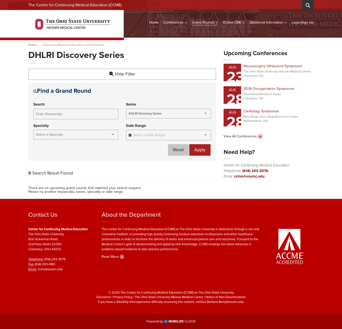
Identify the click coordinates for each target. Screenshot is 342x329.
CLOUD (182, 321)
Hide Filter (124, 74)
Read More (110, 256)
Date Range (136, 125)
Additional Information (266, 22)
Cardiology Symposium (261, 111)
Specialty (41, 125)
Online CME (232, 22)
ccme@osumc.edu (249, 176)
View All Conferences (240, 136)
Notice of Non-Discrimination (226, 297)
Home (153, 22)
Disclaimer (103, 297)
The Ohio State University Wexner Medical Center (169, 297)
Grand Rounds (203, 22)
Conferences (173, 22)
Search (39, 104)
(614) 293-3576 (255, 171)
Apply (200, 149)
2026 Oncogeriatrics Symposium (269, 88)
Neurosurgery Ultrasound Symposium (273, 66)
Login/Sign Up (303, 22)
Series (131, 104)
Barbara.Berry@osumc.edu (225, 301)
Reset (178, 149)
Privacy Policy (122, 297)
